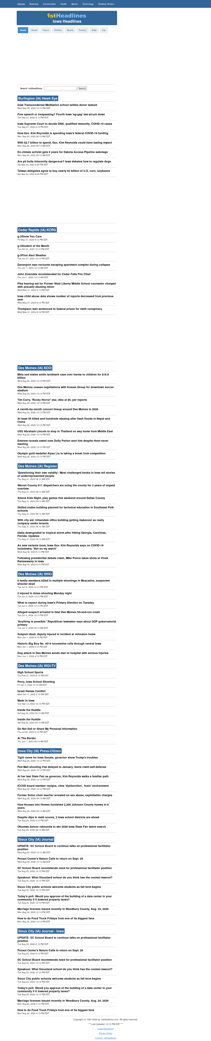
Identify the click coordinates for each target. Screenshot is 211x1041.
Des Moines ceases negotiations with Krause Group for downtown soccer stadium (65, 388)
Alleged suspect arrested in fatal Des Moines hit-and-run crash (58, 612)
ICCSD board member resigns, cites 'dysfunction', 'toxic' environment (63, 786)
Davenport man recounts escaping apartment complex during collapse (63, 264)
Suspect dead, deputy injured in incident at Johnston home (56, 634)
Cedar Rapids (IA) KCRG (37, 229)
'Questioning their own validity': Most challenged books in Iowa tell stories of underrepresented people (66, 474)
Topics (46, 30)
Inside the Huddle (29, 710)
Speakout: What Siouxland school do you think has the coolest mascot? (64, 877)
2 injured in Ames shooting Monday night (44, 593)
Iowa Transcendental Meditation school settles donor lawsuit (57, 105)
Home (21, 4)
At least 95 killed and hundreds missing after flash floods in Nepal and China (63, 420)
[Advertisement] (66, 61)
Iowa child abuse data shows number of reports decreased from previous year (65, 297)
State (94, 30)
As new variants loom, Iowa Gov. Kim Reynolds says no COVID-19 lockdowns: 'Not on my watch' (60, 546)
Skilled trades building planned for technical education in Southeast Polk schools (65, 508)
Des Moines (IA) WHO (35, 574)
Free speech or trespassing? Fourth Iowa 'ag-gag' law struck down (61, 114)
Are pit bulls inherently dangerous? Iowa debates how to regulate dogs (64, 161)
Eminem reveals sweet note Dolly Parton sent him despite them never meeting (62, 442)
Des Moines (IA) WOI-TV (37, 665)
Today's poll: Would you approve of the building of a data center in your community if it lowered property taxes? (64, 897)
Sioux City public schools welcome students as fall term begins (59, 887)
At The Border (26, 738)
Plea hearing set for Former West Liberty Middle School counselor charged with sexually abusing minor (66, 285)
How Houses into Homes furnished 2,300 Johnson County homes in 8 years (63, 806)
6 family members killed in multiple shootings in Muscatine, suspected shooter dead (63, 582)
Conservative (49, 3)
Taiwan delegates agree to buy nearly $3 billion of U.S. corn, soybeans (63, 171)
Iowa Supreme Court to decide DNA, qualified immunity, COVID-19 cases (64, 124)
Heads (23, 30)
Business (34, 3)
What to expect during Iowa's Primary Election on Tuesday (55, 602)
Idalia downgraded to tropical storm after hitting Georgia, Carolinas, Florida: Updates (61, 534)
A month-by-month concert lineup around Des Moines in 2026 (57, 409)
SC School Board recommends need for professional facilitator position (64, 868)
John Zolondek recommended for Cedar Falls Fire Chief (54, 274)
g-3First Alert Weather (31, 255)
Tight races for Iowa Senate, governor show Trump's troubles (57, 757)
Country (82, 30)
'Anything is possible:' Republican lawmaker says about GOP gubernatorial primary (66, 623)
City (104, 30)
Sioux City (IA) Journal (35, 839)
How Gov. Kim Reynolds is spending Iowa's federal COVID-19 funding (62, 133)
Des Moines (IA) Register (37, 466)
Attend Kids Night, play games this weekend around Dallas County (61, 498)
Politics (58, 30)
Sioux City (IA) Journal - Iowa (41, 931)
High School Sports (30, 672)
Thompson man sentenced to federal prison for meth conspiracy (59, 309)
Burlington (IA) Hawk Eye (37, 98)
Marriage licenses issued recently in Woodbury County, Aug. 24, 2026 (63, 909)
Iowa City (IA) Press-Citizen (39, 750)
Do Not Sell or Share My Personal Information (47, 729)
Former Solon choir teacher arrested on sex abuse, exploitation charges (64, 795)
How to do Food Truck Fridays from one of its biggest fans (55, 918)
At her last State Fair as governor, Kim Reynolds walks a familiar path (63, 776)
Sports (74, 3)
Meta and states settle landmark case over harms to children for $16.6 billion (63, 376)
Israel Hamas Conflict (31, 691)
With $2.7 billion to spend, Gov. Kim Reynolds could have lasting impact (64, 142)
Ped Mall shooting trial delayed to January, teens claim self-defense (61, 767)
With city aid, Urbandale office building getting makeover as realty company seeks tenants (60, 521)
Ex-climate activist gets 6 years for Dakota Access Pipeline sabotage (62, 152)
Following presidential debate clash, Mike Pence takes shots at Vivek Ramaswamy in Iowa (62, 559)
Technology (88, 3)
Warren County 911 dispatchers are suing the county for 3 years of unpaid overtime (66, 486)
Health (63, 3)
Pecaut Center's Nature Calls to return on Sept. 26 (50, 858)
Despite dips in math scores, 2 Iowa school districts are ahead (58, 817)
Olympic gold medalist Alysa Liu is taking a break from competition (61, 453)
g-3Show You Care (29, 236)
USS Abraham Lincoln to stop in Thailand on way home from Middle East (65, 431)
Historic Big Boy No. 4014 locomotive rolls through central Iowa (59, 643)
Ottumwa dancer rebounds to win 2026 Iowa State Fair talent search (61, 826)
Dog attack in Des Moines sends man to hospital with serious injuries (62, 653)
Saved (34, 30)
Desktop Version (106, 3)
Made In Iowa (25, 700)
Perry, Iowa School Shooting (36, 681)
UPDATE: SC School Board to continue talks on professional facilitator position (64, 847)
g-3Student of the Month (33, 246)
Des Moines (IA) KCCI (35, 367)
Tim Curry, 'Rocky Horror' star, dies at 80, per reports (52, 400)
